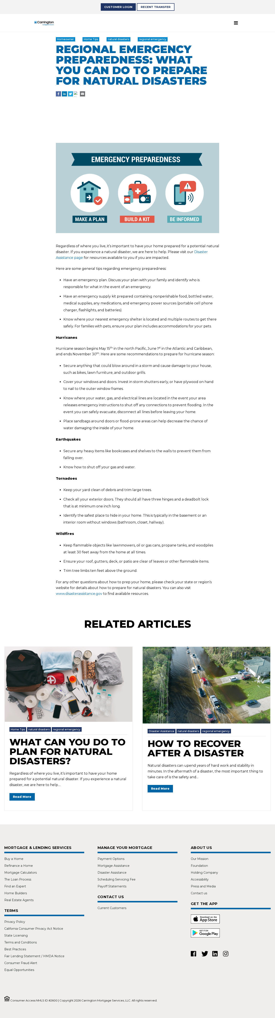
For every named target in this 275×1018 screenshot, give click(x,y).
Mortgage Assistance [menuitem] (114, 866)
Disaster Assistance (161, 731)
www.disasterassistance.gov (79, 594)
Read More (22, 797)
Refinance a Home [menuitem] (18, 866)
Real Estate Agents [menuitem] (19, 900)
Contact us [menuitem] (199, 893)
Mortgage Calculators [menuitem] (20, 873)
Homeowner (65, 39)
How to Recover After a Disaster (196, 748)
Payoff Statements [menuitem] (112, 886)
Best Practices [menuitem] (15, 949)
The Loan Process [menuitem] (17, 879)
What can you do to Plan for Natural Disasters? (67, 751)
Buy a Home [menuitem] (13, 859)
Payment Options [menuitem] (111, 859)
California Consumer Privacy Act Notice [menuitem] (33, 929)
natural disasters (118, 39)
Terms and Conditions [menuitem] (20, 942)
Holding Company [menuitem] (204, 873)
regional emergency (152, 39)
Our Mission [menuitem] (199, 859)
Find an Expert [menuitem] (15, 886)
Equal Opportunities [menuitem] (19, 970)
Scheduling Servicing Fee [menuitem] (117, 879)
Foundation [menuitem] (199, 866)
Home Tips (91, 39)
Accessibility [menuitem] (200, 879)
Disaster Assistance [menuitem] (112, 873)
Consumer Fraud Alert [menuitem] (20, 963)
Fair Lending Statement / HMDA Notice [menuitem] (34, 956)
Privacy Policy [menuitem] (14, 922)
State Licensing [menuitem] (16, 935)
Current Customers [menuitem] (112, 908)
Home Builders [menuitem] (15, 893)
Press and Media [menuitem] (203, 886)
